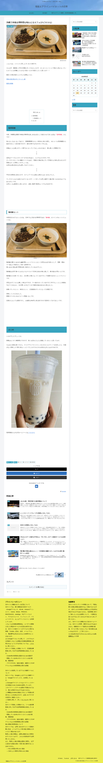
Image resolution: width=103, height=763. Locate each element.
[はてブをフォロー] (36, 486)
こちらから (31, 432)
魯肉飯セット (37, 118)
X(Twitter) (60, 758)
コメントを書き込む (36, 587)
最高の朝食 (9, 83)
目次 (34, 112)
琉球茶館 (35, 115)
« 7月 (73, 99)
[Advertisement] (36, 97)
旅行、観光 (10, 462)
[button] (36, 477)
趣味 (16, 462)
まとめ (34, 120)
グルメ (20, 462)
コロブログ (26, 462)
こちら (32, 643)
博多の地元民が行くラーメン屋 (15, 79)
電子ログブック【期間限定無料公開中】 (87, 758)
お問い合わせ (74, 758)
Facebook (66, 758)
